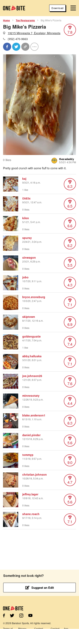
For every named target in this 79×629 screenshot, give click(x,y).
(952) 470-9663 (18, 39)
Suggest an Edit (42, 587)
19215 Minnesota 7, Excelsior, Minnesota (34, 33)
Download (57, 8)
